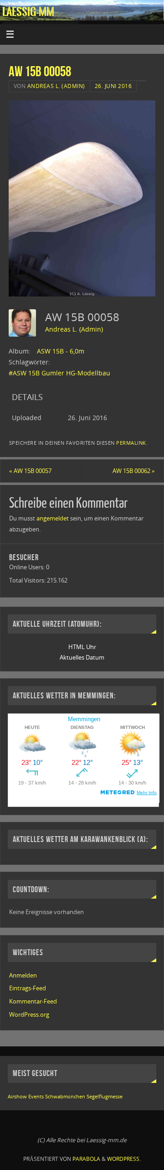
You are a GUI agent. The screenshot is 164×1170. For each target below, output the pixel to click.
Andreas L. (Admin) (56, 86)
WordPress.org (29, 1015)
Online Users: (27, 567)
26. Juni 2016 (113, 86)
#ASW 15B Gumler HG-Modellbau (59, 373)
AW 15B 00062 (134, 471)
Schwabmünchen (65, 1096)
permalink (131, 443)
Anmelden (23, 975)
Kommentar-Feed (33, 1001)
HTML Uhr (82, 647)
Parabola (86, 1159)
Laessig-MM (28, 11)
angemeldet (52, 518)
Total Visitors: (28, 580)
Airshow (17, 1096)
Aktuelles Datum (82, 657)
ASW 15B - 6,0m (60, 351)
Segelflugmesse (105, 1096)
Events (36, 1096)
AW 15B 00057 (30, 471)
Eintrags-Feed (27, 988)
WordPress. (124, 1159)
